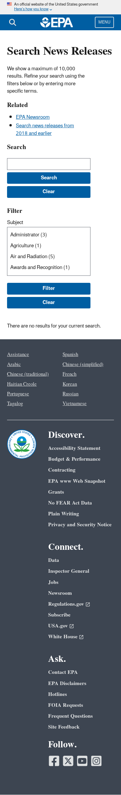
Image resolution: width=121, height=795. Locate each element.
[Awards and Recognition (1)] (50, 267)
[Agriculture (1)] (50, 245)
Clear (49, 302)
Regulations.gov (66, 604)
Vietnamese (75, 403)
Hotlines (57, 694)
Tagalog (15, 403)
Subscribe (59, 615)
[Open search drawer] (12, 22)
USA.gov (58, 626)
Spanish (70, 354)
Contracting (61, 470)
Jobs (53, 582)
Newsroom (60, 593)
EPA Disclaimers (67, 683)
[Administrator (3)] (50, 235)
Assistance (18, 354)
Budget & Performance (74, 459)
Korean (70, 384)
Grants (56, 492)
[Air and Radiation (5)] (50, 256)
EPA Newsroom (33, 117)
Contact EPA (63, 672)
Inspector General (68, 571)
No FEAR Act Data (70, 503)
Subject (15, 222)
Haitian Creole (22, 384)
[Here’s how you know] (60, 7)
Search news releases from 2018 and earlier (45, 129)
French (69, 374)
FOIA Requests (65, 705)
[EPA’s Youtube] (82, 761)
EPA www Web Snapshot (76, 481)
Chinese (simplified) (83, 364)
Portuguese (18, 394)
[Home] (56, 22)
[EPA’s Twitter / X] (68, 761)
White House (63, 637)
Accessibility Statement (74, 448)
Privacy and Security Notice (80, 525)
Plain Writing (63, 514)
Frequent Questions (70, 716)
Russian (70, 394)
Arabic (14, 364)
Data (53, 560)
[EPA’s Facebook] (54, 761)
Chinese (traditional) (28, 374)
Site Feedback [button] (64, 727)
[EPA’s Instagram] (96, 761)
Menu (104, 22)
